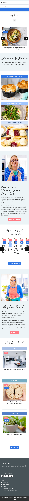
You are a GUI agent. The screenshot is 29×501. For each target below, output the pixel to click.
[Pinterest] (8, 476)
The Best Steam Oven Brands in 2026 (14, 369)
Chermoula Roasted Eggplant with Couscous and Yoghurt (14, 48)
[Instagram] (5, 476)
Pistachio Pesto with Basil (14, 434)
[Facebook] (2, 476)
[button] (14, 20)
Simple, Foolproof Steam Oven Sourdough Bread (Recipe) (14, 402)
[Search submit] (14, 9)
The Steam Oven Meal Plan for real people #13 (4, 246)
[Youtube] (11, 476)
